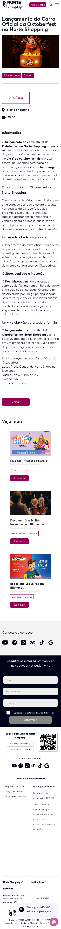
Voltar (16, 402)
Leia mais (19, 478)
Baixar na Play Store (19, 743)
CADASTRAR (30, 720)
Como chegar (43, 898)
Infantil (26, 470)
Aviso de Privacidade (47, 713)
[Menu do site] (56, 4)
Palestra (33, 533)
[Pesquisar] (50, 4)
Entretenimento (12, 75)
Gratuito (28, 75)
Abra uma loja (38, 4)
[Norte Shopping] (12, 4)
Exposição (16, 597)
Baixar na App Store (19, 749)
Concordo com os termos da (35, 713)
